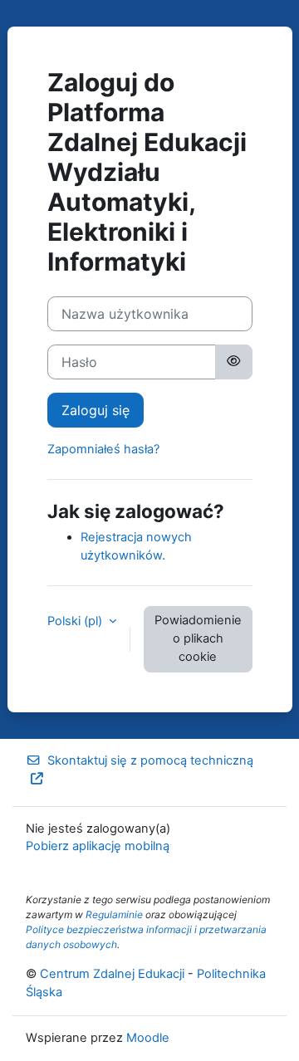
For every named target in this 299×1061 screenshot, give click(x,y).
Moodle (147, 1037)
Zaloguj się (95, 410)
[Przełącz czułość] (233, 362)
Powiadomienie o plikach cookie (198, 638)
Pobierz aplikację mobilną (97, 846)
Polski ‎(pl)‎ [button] (76, 621)
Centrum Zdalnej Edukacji (112, 973)
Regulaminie (114, 914)
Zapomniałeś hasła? (103, 449)
